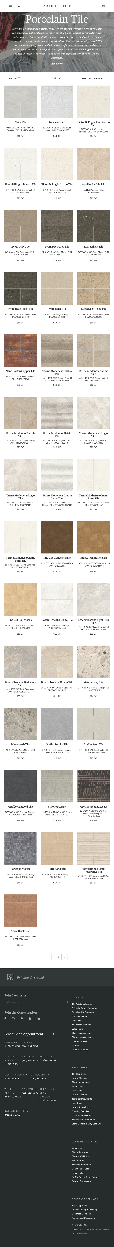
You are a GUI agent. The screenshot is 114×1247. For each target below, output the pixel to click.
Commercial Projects (81, 1214)
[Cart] (103, 6)
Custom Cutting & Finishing (84, 1209)
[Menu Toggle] (10, 6)
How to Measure (79, 1078)
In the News (77, 1020)
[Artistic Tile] (57, 6)
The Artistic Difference (82, 1004)
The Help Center (79, 1074)
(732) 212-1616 (38, 1078)
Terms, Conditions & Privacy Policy (87, 1229)
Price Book (77, 1103)
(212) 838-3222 (30, 1060)
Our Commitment (80, 1016)
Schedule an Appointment (24, 1034)
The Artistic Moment (81, 1024)
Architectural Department (83, 1218)
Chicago (10, 1042)
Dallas (27, 1042)
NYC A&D (28, 1056)
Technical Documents (82, 1099)
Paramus (46, 1056)
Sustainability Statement (83, 1012)
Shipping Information (81, 1164)
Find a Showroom (80, 1152)
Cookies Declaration (81, 1181)
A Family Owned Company (84, 1008)
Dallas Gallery (16, 1111)
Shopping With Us (80, 1156)
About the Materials (81, 1082)
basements (42, 53)
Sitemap (106, 1229)
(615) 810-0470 (30, 1092)
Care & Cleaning (79, 1094)
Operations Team (80, 1041)
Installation (77, 1090)
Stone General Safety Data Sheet (87, 1124)
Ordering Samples (80, 1111)
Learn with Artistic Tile (82, 1115)
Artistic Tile (82, 1225)
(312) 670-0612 (12, 1046)
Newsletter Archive (80, 1107)
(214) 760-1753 (30, 1046)
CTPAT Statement (80, 1234)
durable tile (62, 32)
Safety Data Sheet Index (83, 1119)
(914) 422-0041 (12, 1096)
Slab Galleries (78, 1160)
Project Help (77, 1086)
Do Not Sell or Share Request (86, 1177)
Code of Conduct (80, 1049)
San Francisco (15, 1075)
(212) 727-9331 (12, 1064)
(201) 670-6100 (47, 1060)
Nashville (29, 1089)
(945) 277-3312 (12, 1114)
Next (64, 956)
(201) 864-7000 (47, 1100)
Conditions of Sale (80, 1169)
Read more (57, 63)
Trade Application (80, 1205)
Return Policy (78, 1173)
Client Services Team (82, 1033)
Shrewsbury (40, 1075)
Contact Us (77, 1148)
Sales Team (77, 1029)
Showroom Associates (82, 1037)
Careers (75, 1045)
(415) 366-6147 (12, 1078)
